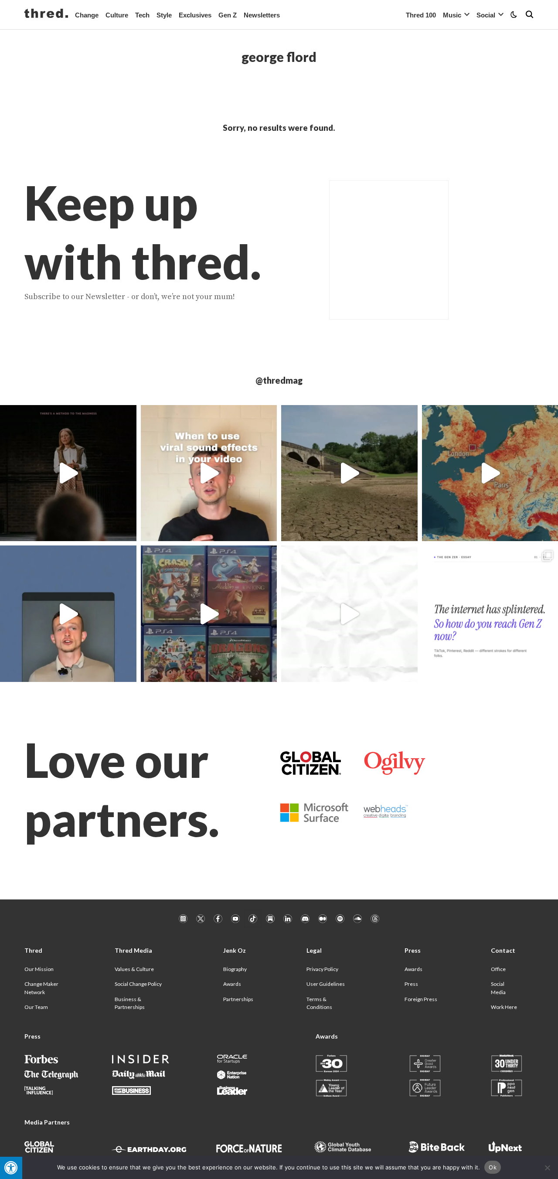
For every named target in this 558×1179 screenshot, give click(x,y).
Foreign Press (421, 999)
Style (164, 15)
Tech (142, 15)
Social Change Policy (138, 984)
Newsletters (262, 15)
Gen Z (227, 15)
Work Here (504, 1007)
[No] (547, 1167)
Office (498, 969)
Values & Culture (134, 969)
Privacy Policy (322, 969)
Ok (493, 1167)
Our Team (36, 1007)
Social (485, 15)
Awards (232, 984)
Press (411, 984)
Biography (235, 969)
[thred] (46, 14)
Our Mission (39, 969)
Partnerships (238, 999)
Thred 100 (421, 15)
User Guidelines (325, 984)
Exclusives (195, 15)
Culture (116, 15)
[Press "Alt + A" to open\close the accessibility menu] (11, 1168)
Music (452, 15)
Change (87, 15)
